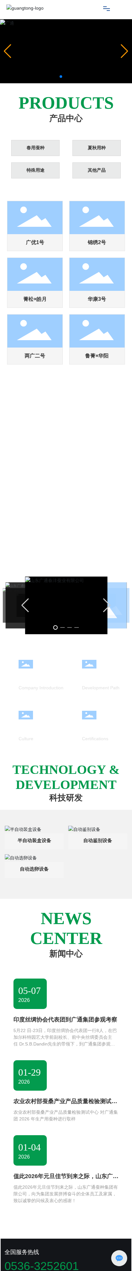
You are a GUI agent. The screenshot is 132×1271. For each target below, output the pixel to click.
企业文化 (30, 726)
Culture (26, 738)
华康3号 (97, 299)
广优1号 (35, 242)
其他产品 (97, 170)
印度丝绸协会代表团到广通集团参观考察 (65, 1019)
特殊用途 (36, 170)
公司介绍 (30, 675)
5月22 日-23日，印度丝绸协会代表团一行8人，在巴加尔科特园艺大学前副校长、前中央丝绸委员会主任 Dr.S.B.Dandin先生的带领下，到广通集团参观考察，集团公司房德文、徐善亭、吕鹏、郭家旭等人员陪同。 (65, 1044)
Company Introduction (41, 687)
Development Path (101, 687)
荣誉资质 (93, 726)
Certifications (95, 738)
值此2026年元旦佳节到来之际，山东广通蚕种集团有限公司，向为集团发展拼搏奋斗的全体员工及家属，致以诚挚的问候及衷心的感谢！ (65, 1194)
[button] (61, 76)
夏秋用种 (97, 147)
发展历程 (93, 675)
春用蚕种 (36, 147)
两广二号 (35, 355)
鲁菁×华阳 (97, 355)
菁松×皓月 (35, 299)
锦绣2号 (97, 242)
